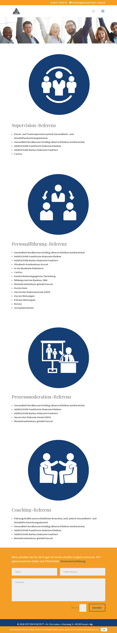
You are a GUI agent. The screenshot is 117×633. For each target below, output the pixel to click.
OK (104, 630)
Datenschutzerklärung (72, 561)
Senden (97, 607)
